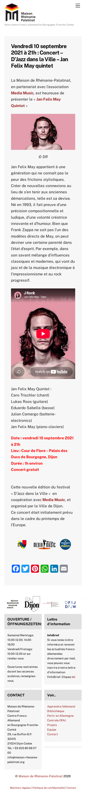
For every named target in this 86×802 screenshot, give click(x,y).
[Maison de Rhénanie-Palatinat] (19, 19)
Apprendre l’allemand (61, 706)
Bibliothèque (55, 711)
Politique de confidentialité (49, 787)
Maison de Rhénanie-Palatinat (41, 776)
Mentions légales (20, 787)
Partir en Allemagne (60, 715)
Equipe (51, 729)
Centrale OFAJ (56, 720)
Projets (52, 725)
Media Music (53, 499)
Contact (52, 734)
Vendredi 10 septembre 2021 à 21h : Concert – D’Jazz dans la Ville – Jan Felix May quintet (39, 56)
